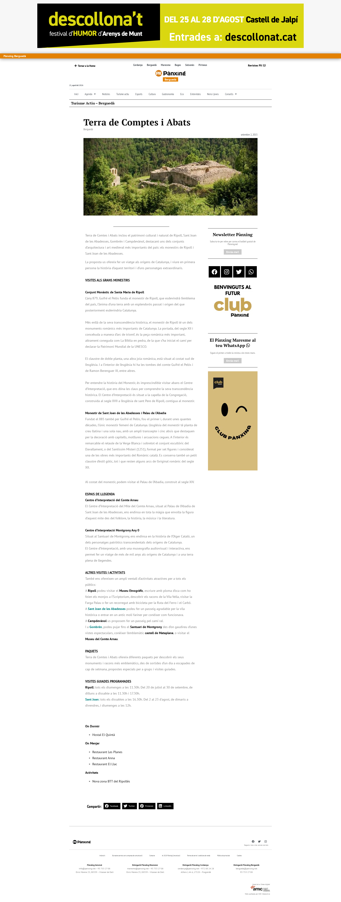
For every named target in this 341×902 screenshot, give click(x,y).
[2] (233, 420)
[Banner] (170, 25)
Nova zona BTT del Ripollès (111, 781)
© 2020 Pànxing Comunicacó (171, 855)
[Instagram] (226, 272)
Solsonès (189, 65)
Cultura (152, 94)
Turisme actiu (122, 94)
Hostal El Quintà (103, 735)
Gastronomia (168, 94)
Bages (178, 65)
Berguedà (152, 65)
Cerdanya (138, 65)
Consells (229, 94)
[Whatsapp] (251, 272)
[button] (112, 806)
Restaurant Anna (103, 758)
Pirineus (203, 65)
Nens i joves (213, 94)
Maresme (165, 65)
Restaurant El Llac (104, 764)
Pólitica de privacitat (223, 855)
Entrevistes (195, 94)
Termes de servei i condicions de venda (198, 855)
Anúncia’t (102, 855)
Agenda (88, 94)
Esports (138, 94)
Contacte (152, 855)
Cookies (239, 855)
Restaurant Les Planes (107, 752)
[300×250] (233, 301)
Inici (76, 94)
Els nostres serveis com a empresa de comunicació (127, 855)
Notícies (106, 94)
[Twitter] (239, 272)
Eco (182, 94)
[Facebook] (214, 272)
